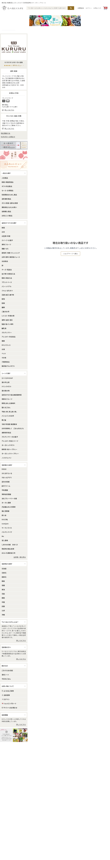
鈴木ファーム (6, 486)
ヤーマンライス (7, 528)
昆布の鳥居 (5, 482)
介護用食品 (5, 362)
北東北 (4, 573)
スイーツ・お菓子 (7, 240)
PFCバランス (6, 345)
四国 (3, 606)
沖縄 (3, 615)
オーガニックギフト (8, 445)
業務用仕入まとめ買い (9, 207)
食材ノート (5, 675)
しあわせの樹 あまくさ (10, 545)
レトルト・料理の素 (8, 316)
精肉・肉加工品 (7, 278)
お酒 (3, 349)
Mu (3, 536)
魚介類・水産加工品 (8, 274)
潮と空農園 (5, 511)
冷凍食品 (5, 261)
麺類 (3, 307)
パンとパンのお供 (8, 416)
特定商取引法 (5, 133)
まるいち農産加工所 (8, 553)
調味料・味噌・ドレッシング (11, 253)
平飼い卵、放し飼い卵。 (9, 412)
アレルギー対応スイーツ (10, 441)
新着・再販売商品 (7, 182)
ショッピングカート (10, 703)
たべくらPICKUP (7, 378)
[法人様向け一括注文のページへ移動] (14, 145)
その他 (4, 358)
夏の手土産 (5, 382)
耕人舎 (4, 515)
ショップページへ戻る (70, 254)
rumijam (5, 524)
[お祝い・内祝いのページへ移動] (14, 155)
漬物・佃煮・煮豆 (7, 320)
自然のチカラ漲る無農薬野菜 (11, 395)
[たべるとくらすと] (12, 8)
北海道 (4, 568)
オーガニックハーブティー (10, 453)
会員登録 (81, 8)
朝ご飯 (4, 420)
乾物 (3, 299)
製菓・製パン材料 (7, 324)
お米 (3, 232)
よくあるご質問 (9, 691)
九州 (3, 610)
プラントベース (7, 282)
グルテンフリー (7, 332)
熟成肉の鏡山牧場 (8, 549)
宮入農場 (5, 540)
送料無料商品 (6, 199)
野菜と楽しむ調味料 (8, 403)
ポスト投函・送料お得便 (10, 203)
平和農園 (5, 490)
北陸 (3, 594)
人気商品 (5, 178)
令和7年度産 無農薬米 (9, 424)
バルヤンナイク (7, 532)
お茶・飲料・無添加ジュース (11, 257)
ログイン (89, 8)
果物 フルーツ (6, 244)
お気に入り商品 (7, 216)
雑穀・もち (5, 249)
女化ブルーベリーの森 (9, 498)
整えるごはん (6, 407)
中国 (3, 602)
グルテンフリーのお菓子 (10, 437)
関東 (3, 581)
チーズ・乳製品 (7, 270)
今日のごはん (6, 679)
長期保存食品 (6, 433)
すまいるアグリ (7, 477)
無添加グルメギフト (8, 366)
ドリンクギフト (6, 386)
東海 (3, 589)
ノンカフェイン (6, 458)
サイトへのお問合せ (10, 708)
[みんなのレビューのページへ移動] (14, 165)
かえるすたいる (7, 473)
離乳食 (4, 328)
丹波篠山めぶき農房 (8, 507)
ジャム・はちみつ (7, 290)
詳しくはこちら (21, 640)
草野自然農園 (6, 494)
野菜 (3, 228)
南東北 (4, 577)
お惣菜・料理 (6, 236)
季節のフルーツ (7, 399)
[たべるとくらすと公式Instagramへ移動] (14, 735)
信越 (3, 585)
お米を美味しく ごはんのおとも (13, 428)
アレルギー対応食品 (8, 337)
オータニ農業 (6, 503)
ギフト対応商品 (7, 186)
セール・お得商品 (7, 190)
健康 (3, 341)
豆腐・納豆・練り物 (8, 295)
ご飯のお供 (5, 311)
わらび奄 (5, 519)
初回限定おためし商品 (9, 195)
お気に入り (97, 8)
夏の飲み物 (5, 391)
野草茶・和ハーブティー (9, 449)
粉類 (3, 303)
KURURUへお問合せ (8, 137)
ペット (4, 353)
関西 (3, 598)
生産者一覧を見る (20, 557)
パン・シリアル (6, 286)
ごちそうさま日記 (7, 670)
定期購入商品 (6, 211)
